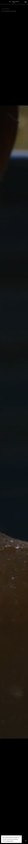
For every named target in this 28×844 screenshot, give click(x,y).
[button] (25, 2)
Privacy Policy (10, 841)
